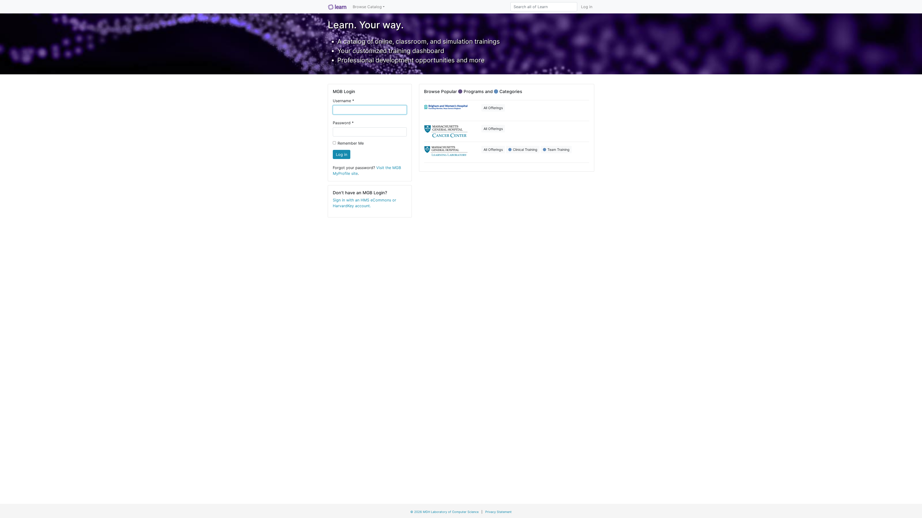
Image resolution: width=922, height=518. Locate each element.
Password (343, 122)
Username (343, 100)
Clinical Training (525, 149)
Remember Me (351, 143)
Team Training (558, 149)
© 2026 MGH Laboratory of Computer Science (444, 512)
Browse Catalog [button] (367, 6)
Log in (586, 6)
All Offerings (493, 108)
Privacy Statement (498, 512)
